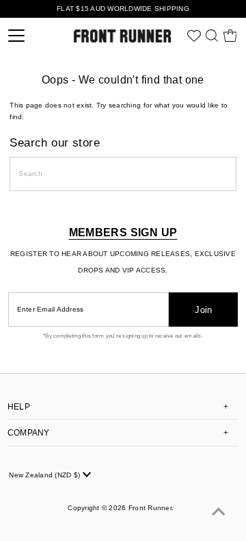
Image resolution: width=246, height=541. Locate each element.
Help (19, 407)
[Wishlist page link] (194, 35)
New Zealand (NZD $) (45, 475)
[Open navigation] (30, 35)
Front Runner (150, 508)
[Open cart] (230, 35)
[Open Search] (212, 35)
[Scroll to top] (218, 513)
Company (29, 433)
